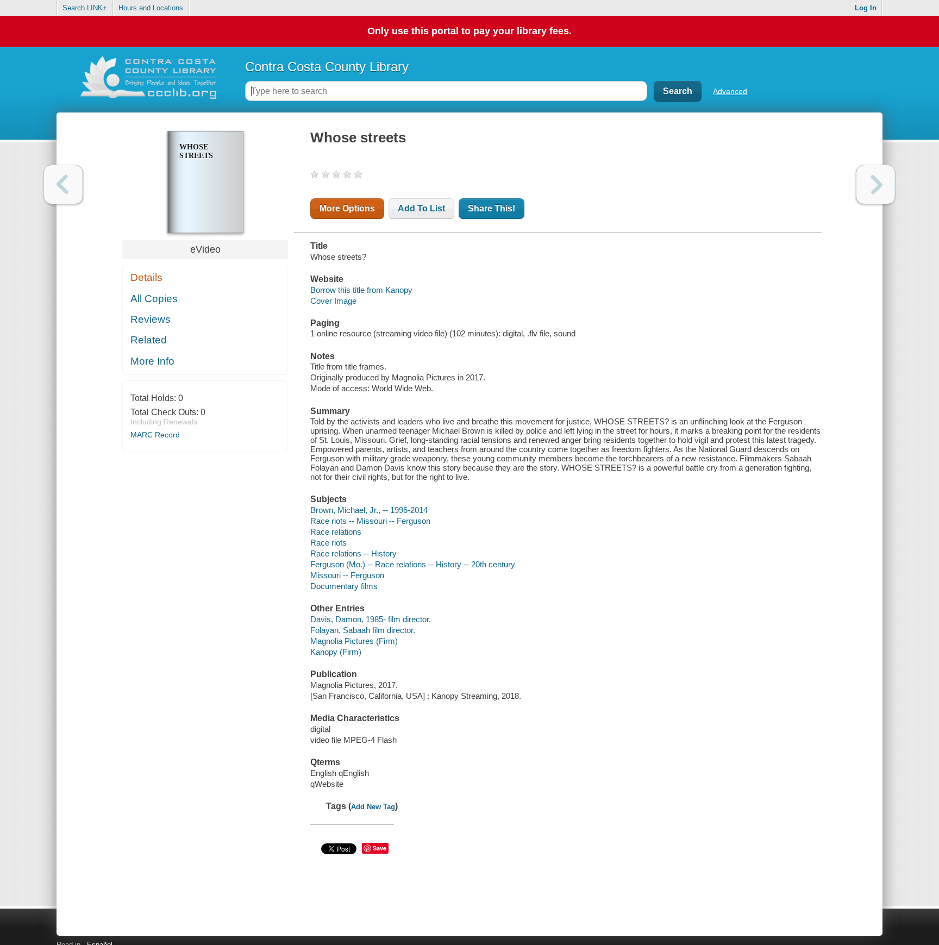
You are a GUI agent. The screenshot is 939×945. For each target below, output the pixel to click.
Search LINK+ (84, 8)
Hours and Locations (150, 8)
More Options (347, 208)
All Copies (154, 298)
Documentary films (344, 586)
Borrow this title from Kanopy (361, 290)
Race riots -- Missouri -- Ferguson (370, 520)
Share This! (491, 208)
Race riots (328, 542)
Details (146, 277)
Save (379, 848)
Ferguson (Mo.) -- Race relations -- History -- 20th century (412, 564)
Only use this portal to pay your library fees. (469, 31)
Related (148, 340)
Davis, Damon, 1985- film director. (370, 619)
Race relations (335, 531)
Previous (63, 184)
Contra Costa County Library (327, 66)
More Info (152, 361)
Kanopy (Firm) (335, 651)
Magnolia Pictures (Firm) (354, 641)
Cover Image (333, 300)
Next (876, 184)
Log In (866, 8)
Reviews (150, 319)
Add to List (421, 208)
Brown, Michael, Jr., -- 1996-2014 (369, 510)
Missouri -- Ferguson (347, 575)
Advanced (730, 91)
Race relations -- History (353, 553)
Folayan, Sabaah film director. (362, 630)
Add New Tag (373, 807)
